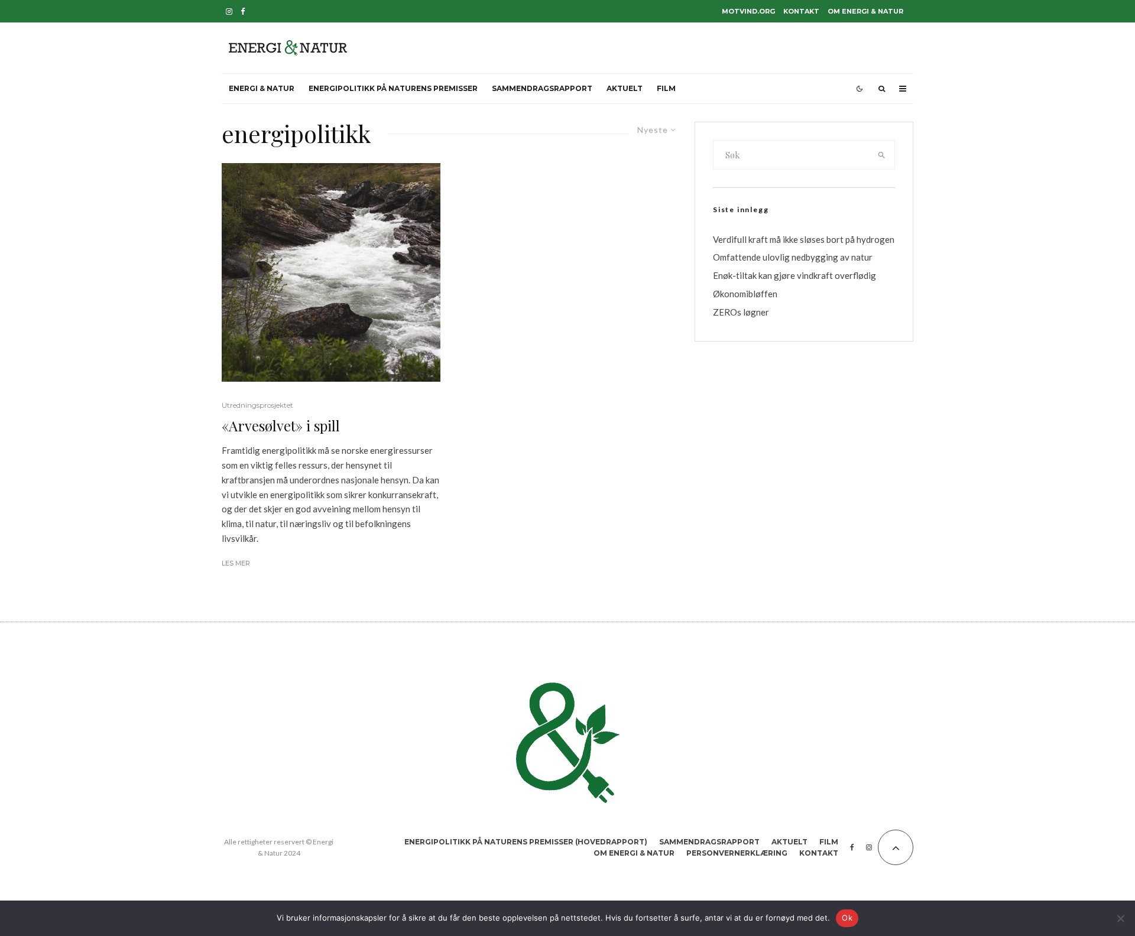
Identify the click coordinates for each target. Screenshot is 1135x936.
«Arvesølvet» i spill (281, 425)
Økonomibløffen (745, 293)
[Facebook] (242, 11)
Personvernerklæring (736, 853)
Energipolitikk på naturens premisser (393, 88)
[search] (882, 155)
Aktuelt (625, 88)
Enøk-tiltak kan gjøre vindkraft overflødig (794, 275)
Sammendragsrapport (542, 88)
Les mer (236, 563)
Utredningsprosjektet (257, 405)
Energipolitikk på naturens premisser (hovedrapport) (525, 841)
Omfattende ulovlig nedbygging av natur (793, 257)
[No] (1120, 918)
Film (666, 88)
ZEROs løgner (741, 312)
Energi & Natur (261, 88)
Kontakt (801, 11)
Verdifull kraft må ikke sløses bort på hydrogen (803, 239)
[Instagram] (229, 11)
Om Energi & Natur (865, 11)
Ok (847, 917)
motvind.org (748, 11)
